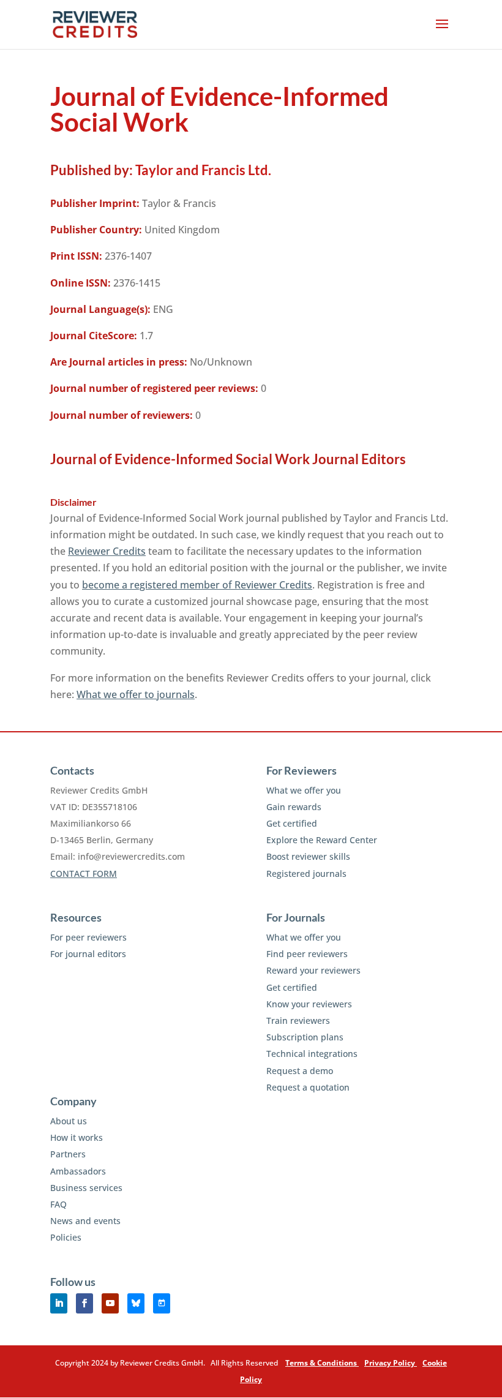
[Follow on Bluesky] (135, 1303)
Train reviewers (298, 1020)
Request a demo (299, 1071)
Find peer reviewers (307, 954)
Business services (86, 1187)
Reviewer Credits (107, 551)
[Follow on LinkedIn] (58, 1303)
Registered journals (306, 873)
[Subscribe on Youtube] (110, 1303)
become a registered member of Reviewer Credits (197, 585)
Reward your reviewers (313, 970)
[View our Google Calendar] (161, 1303)
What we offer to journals (136, 694)
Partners (68, 1154)
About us (68, 1121)
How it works (76, 1137)
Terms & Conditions (322, 1363)
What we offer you (303, 790)
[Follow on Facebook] (84, 1303)
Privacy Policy (390, 1363)
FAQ (58, 1204)
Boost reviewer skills (308, 856)
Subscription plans (304, 1037)
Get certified (291, 823)
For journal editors (88, 954)
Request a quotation (308, 1087)
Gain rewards (293, 807)
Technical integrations (312, 1053)
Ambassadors (78, 1171)
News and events (85, 1221)
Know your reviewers (309, 1004)
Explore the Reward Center (321, 840)
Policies (65, 1237)
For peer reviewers (88, 937)
